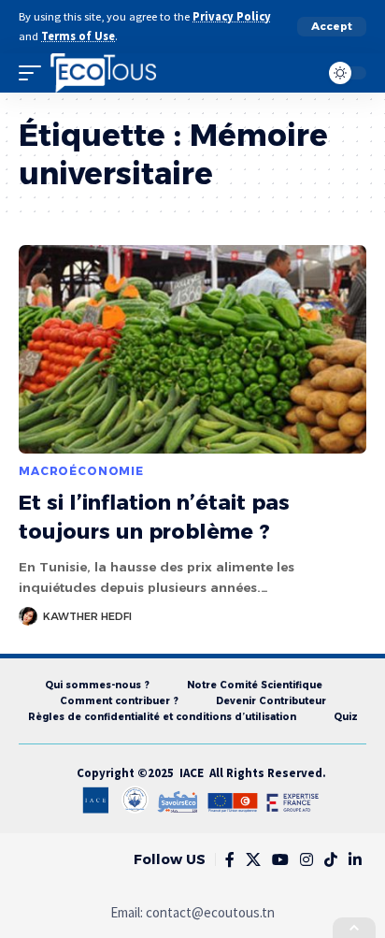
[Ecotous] (103, 73)
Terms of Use (78, 36)
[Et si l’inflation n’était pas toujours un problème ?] (192, 349)
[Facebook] (230, 860)
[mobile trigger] (34, 73)
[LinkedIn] (355, 860)
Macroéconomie (81, 471)
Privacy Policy (231, 16)
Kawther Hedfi (87, 616)
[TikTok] (331, 860)
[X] (253, 860)
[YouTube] (280, 860)
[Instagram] (306, 860)
